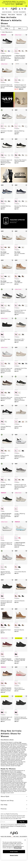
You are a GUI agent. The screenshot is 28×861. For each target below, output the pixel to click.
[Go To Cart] (25, 9)
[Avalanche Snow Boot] (7, 615)
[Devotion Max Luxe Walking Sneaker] (7, 382)
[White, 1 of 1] (2, 537)
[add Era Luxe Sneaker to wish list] (26, 231)
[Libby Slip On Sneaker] (7, 440)
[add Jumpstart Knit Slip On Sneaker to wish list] (26, 347)
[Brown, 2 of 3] (5, 392)
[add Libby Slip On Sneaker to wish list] (12, 435)
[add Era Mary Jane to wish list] (12, 231)
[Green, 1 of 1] (2, 508)
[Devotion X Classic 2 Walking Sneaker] (21, 70)
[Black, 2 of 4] (19, 363)
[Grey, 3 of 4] (9, 126)
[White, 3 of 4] (22, 50)
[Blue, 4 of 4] (12, 155)
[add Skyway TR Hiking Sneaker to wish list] (12, 464)
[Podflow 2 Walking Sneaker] (7, 528)
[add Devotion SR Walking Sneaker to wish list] (12, 696)
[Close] (25, 840)
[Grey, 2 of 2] (5, 421)
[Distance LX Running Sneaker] (21, 528)
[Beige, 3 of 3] (9, 450)
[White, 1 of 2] (16, 537)
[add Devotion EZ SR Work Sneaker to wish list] (26, 696)
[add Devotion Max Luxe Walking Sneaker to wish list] (12, 377)
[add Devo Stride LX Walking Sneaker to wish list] (12, 493)
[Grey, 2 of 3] (5, 201)
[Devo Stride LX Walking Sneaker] (7, 499)
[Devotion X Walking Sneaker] (7, 644)
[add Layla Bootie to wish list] (26, 260)
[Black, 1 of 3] (2, 305)
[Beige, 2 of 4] (5, 126)
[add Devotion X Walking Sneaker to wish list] (12, 638)
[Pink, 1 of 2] (16, 683)
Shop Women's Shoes (7, 739)
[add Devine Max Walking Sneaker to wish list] (26, 185)
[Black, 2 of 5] (19, 305)
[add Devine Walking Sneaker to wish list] (26, 110)
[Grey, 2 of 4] (19, 201)
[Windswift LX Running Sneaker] (7, 41)
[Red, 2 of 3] (5, 247)
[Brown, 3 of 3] (9, 247)
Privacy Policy (18, 847)
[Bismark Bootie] (21, 615)
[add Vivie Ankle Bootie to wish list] (26, 551)
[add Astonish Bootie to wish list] (26, 580)
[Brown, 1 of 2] (16, 566)
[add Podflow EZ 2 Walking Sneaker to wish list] (26, 435)
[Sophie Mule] (21, 411)
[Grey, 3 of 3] (22, 247)
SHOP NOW (19, 4)
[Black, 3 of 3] (9, 201)
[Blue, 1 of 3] (2, 201)
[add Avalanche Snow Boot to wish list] (12, 609)
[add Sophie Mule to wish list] (26, 406)
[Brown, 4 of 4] (26, 50)
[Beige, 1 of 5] (16, 126)
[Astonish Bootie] (21, 586)
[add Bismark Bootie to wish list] (26, 609)
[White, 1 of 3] (2, 247)
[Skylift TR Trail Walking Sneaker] (7, 557)
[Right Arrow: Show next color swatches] (12, 51)
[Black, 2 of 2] (19, 566)
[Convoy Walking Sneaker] (7, 411)
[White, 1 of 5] (16, 305)
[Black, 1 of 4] (2, 126)
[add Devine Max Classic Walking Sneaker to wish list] (26, 139)
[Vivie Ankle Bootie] (21, 557)
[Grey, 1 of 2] (2, 566)
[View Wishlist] (22, 9)
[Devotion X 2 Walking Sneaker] (21, 295)
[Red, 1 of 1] (2, 654)
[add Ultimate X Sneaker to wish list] (12, 110)
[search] (6, 9)
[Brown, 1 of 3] (2, 392)
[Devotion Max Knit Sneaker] (7, 586)
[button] (14, 796)
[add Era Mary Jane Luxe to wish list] (12, 260)
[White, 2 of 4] (5, 155)
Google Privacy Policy (7, 826)
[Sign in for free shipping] (19, 9)
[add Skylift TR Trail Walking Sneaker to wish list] (12, 551)
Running (19, 14)
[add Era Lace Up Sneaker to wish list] (12, 64)
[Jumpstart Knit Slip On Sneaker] (21, 353)
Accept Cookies (14, 851)
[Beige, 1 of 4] (16, 50)
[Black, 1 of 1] (2, 334)
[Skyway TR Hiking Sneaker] (7, 469)
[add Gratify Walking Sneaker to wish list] (12, 185)
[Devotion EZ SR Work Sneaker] (21, 702)
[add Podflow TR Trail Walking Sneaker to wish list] (12, 347)
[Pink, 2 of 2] (19, 537)
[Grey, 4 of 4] (26, 421)
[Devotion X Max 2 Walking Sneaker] (21, 41)
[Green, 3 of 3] (9, 80)
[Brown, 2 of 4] (19, 155)
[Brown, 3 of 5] (22, 126)
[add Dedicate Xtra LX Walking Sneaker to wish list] (12, 667)
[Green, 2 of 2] (5, 566)
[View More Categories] (25, 14)
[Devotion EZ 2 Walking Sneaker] (7, 295)
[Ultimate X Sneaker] (7, 116)
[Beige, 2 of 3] (19, 450)
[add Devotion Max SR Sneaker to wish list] (26, 638)
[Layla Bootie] (21, 266)
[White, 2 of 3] (5, 305)
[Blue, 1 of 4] (16, 201)
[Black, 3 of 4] (22, 201)
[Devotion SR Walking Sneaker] (7, 702)
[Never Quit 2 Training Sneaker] (21, 673)
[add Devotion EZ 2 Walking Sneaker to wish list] (12, 289)
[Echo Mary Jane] (7, 324)
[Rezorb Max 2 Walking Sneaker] (21, 382)
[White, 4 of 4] (26, 155)
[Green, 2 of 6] (5, 50)
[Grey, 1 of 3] (16, 80)
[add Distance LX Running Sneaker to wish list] (26, 522)
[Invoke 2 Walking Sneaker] (21, 499)
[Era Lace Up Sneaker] (7, 70)
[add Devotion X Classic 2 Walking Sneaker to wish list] (26, 64)
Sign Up (22, 821)
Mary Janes (11, 14)
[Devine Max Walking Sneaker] (21, 191)
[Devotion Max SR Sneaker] (21, 644)
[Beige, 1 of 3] (2, 80)
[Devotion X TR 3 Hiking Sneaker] (21, 324)
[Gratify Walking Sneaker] (7, 191)
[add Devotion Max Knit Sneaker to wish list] (12, 580)
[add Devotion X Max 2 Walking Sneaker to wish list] (26, 35)
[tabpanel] (14, 3)
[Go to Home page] (14, 8)
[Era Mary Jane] (7, 237)
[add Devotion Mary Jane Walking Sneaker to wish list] (26, 464)
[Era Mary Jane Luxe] (7, 266)
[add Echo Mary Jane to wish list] (12, 318)
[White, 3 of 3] (22, 80)
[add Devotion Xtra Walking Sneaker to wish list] (12, 139)
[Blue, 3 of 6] (9, 50)
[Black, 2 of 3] (19, 80)
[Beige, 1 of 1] (16, 508)
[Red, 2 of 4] (19, 50)
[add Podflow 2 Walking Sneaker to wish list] (12, 522)
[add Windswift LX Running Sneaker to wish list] (12, 35)
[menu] (3, 9)
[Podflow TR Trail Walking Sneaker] (7, 353)
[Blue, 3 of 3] (9, 363)
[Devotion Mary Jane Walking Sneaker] (21, 469)
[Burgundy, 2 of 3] (5, 80)
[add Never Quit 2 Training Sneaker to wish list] (26, 667)
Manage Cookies (14, 855)
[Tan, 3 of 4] (22, 421)
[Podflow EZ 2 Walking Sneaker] (21, 440)
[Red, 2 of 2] (5, 683)
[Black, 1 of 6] (2, 50)
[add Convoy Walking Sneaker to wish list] (12, 406)
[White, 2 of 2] (19, 392)
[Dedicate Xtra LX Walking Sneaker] (7, 673)
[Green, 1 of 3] (16, 334)
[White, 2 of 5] (19, 126)
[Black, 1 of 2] (16, 392)
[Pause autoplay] (26, 6)
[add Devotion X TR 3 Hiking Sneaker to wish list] (26, 318)
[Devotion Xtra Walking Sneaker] (7, 145)
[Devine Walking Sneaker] (21, 116)
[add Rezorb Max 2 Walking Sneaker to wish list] (26, 377)
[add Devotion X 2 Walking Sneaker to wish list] (26, 289)
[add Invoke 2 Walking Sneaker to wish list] (26, 493)
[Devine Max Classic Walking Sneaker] (21, 145)
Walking (3, 14)
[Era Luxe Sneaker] (21, 237)
